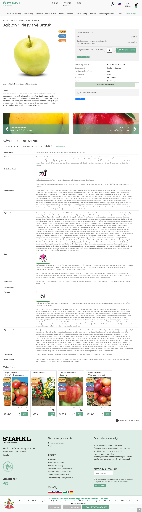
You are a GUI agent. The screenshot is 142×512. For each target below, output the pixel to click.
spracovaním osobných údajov (114, 479)
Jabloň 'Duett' (39, 373)
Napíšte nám (53, 446)
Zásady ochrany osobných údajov (61, 477)
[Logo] (12, 4)
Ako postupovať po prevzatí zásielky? (108, 445)
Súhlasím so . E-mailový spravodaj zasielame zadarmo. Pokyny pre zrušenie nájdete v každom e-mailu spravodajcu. (114, 481)
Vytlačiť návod (60, 147)
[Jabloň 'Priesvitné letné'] (31, 55)
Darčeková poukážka (56, 462)
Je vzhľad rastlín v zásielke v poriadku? (108, 451)
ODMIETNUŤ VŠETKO (72, 507)
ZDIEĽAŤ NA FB (80, 99)
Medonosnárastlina (63, 32)
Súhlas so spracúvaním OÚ (58, 474)
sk (119, 3)
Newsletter (52, 460)
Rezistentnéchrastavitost (61, 389)
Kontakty (6, 455)
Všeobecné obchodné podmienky (60, 468)
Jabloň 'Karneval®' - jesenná (68, 374)
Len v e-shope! (63, 36)
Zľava (6, 389)
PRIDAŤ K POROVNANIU (88, 92)
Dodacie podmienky (55, 465)
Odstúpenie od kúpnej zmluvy (59, 471)
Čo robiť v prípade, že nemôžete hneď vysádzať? (112, 448)
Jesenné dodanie (63, 40)
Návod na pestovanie (105, 84)
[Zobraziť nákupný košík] (136, 4)
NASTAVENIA (54, 507)
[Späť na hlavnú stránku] (139, 510)
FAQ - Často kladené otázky (104, 454)
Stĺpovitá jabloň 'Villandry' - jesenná (96, 374)
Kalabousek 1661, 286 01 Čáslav (14, 452)
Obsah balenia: (23, 408)
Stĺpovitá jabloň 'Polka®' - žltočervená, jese (14, 374)
